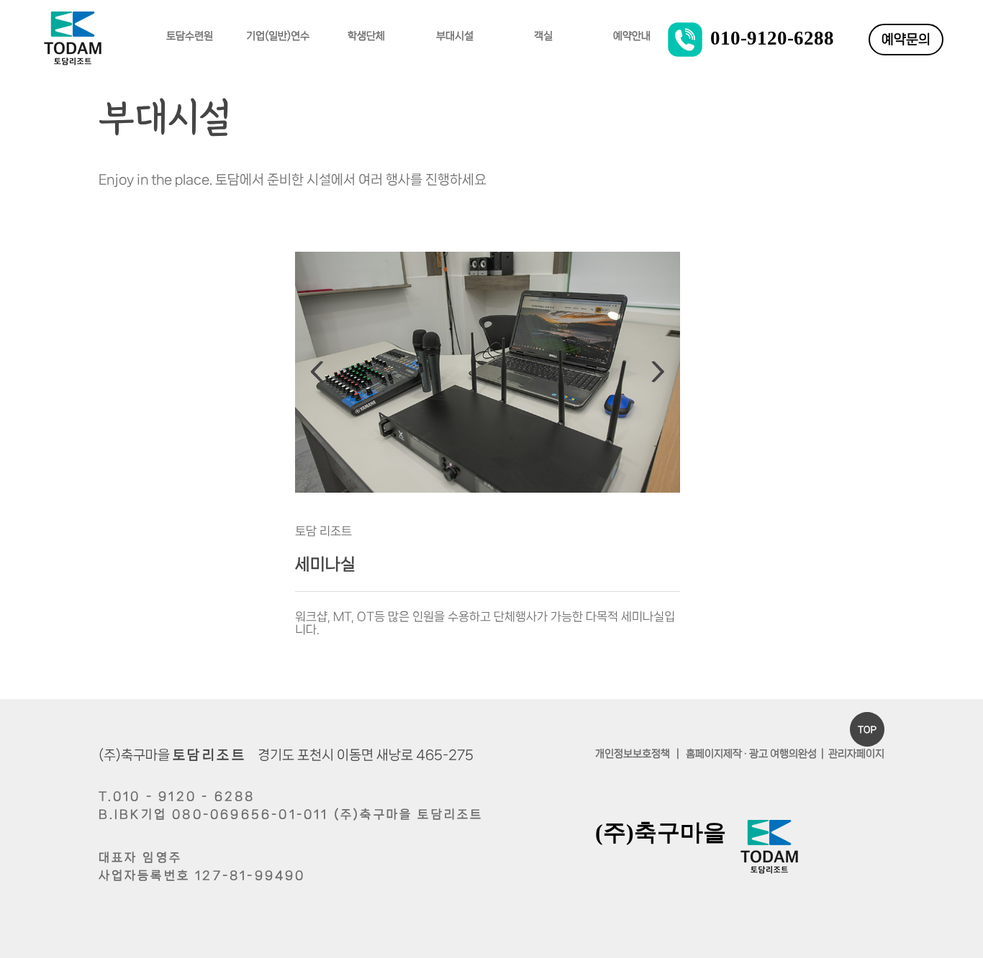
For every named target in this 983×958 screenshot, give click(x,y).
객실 (543, 36)
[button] (317, 374)
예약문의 (906, 39)
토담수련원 (189, 36)
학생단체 (366, 36)
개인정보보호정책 (632, 753)
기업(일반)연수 (277, 36)
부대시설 (455, 36)
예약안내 (632, 36)
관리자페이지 (856, 753)
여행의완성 (793, 753)
